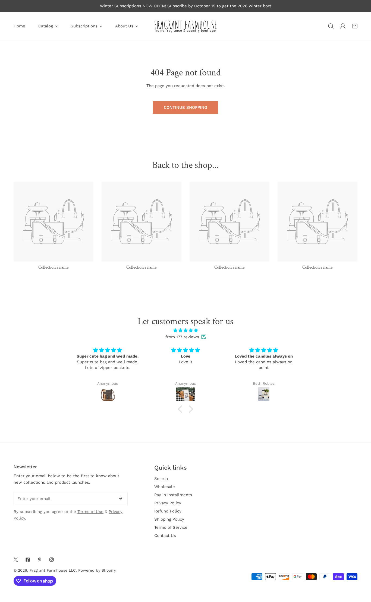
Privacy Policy (167, 503)
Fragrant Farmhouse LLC (53, 570)
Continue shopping (185, 107)
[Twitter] (16, 560)
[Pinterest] (40, 560)
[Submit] (120, 498)
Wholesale (164, 486)
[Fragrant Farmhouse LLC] (185, 26)
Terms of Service (170, 527)
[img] (185, 330)
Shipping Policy (169, 519)
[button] (355, 26)
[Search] (331, 26)
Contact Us (165, 535)
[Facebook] (28, 560)
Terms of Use (90, 511)
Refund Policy (167, 511)
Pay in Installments (173, 494)
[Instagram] (52, 560)
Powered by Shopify (97, 570)
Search (161, 478)
